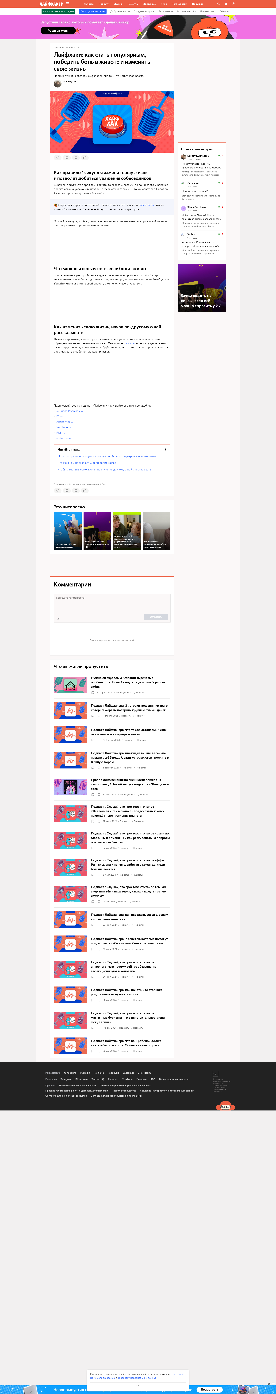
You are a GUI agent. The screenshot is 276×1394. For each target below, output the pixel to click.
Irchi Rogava (69, 81)
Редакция (113, 1072)
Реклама (117, 548)
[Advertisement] (112, 392)
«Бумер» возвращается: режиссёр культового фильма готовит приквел (200, 173)
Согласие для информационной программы (116, 1095)
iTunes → (62, 416)
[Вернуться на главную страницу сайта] (51, 3)
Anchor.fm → (65, 422)
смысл (130, 343)
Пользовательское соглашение (77, 1085)
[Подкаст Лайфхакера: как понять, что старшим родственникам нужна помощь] (112, 995)
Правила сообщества (124, 1090)
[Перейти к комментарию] (202, 165)
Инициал (141, 1079)
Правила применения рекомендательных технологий (76, 1090)
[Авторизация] (234, 4)
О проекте (70, 1072)
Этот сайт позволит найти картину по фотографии (201, 197)
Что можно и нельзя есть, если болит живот (87, 463)
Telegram (66, 1079)
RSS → (60, 432)
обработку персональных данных (137, 1377)
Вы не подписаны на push (174, 1079)
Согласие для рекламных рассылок (66, 1095)
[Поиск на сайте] (218, 4)
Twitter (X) (98, 1079)
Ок (138, 1385)
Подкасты (141, 692)
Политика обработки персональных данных (125, 1085)
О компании (144, 1072)
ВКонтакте (81, 1079)
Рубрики (85, 1072)
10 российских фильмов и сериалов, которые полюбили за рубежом (200, 225)
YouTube (127, 1079)
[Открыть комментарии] (99, 716)
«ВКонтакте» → (66, 438)
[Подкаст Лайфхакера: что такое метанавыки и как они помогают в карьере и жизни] (112, 735)
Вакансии (128, 1072)
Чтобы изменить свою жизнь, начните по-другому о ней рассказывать (104, 469)
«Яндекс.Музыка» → (70, 411)
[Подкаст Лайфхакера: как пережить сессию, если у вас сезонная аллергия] (112, 919)
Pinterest (113, 1079)
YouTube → (64, 427)
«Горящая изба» (124, 692)
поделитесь (146, 205)
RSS (152, 1079)
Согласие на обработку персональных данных (167, 1090)
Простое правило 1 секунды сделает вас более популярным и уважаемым (107, 456)
